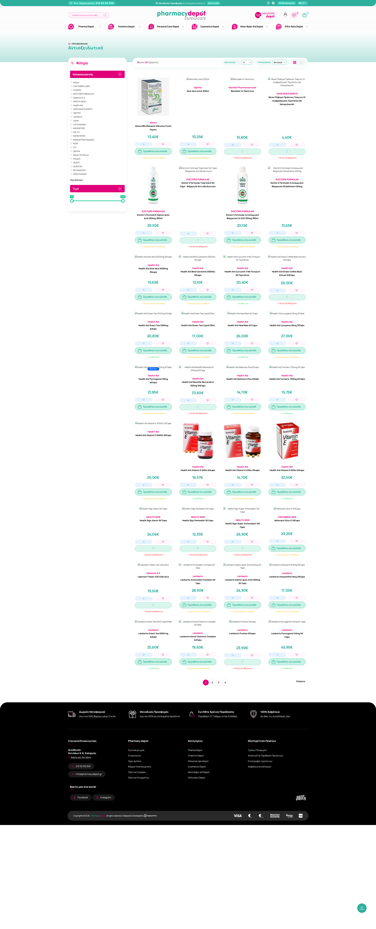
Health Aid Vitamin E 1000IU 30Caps (153, 435)
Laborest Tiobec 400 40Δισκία (153, 576)
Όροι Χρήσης (134, 761)
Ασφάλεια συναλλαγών (259, 766)
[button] (88, 15)
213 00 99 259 (105, 3)
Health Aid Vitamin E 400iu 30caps (242, 470)
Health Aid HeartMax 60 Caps (242, 325)
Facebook (83, 797)
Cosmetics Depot (197, 766)
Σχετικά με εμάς (136, 750)
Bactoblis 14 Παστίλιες (242, 91)
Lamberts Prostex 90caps (242, 633)
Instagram (105, 797)
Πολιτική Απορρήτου (138, 777)
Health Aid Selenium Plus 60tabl (242, 379)
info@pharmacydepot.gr (89, 774)
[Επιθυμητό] (163, 144)
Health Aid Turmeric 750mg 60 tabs (287, 379)
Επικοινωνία (134, 755)
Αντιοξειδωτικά (79, 43)
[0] (294, 15)
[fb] (273, 3)
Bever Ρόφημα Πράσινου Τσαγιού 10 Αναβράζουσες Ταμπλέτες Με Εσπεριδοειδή (287, 101)
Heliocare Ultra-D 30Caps (287, 520)
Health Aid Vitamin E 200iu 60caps (198, 470)
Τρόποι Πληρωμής (257, 750)
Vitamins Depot (196, 755)
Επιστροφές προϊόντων (260, 761)
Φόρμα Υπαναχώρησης (139, 766)
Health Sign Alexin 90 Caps (153, 520)
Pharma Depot (195, 750)
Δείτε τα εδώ (213, 3)
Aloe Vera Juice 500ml (198, 91)
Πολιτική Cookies (137, 772)
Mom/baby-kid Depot (199, 772)
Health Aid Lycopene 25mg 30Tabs (287, 325)
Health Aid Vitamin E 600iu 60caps (287, 470)
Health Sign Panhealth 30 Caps (197, 520)
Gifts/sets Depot (196, 777)
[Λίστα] (294, 62)
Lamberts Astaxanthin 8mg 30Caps (287, 576)
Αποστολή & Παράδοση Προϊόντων (265, 755)
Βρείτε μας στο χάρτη (80, 757)
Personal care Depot (198, 761)
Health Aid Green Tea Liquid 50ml (198, 325)
